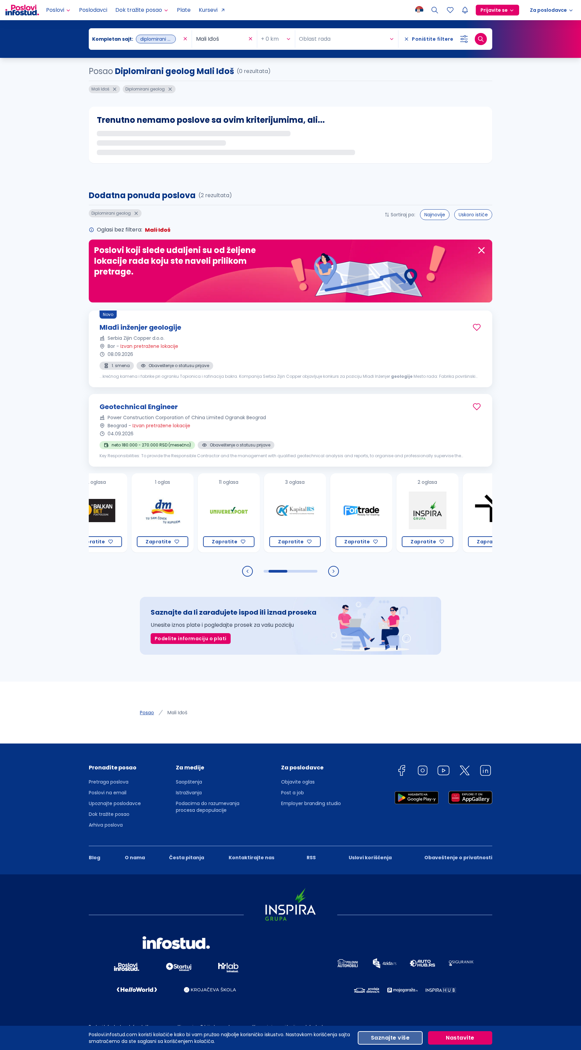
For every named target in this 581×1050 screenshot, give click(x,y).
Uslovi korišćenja (370, 857)
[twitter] (464, 772)
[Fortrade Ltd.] (336, 512)
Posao (147, 712)
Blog (94, 857)
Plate (184, 10)
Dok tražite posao (109, 814)
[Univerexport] (203, 512)
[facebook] (401, 772)
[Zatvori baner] (481, 250)
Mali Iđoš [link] (177, 712)
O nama (135, 857)
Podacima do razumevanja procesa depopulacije (207, 806)
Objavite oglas (298, 782)
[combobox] (136, 39)
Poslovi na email (107, 792)
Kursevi (208, 10)
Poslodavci (93, 10)
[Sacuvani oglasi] (450, 10)
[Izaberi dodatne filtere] (464, 39)
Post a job (292, 792)
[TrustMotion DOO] (468, 512)
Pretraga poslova (108, 782)
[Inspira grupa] (402, 512)
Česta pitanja (186, 857)
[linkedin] (485, 772)
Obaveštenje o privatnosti (458, 857)
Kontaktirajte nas (251, 857)
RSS (311, 857)
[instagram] (422, 772)
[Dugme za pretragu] (481, 39)
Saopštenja (189, 782)
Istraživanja (189, 792)
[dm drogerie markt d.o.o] (137, 512)
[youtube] (443, 772)
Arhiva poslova (106, 825)
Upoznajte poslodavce (115, 803)
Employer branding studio (311, 803)
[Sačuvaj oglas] (476, 327)
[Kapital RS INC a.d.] (269, 512)
